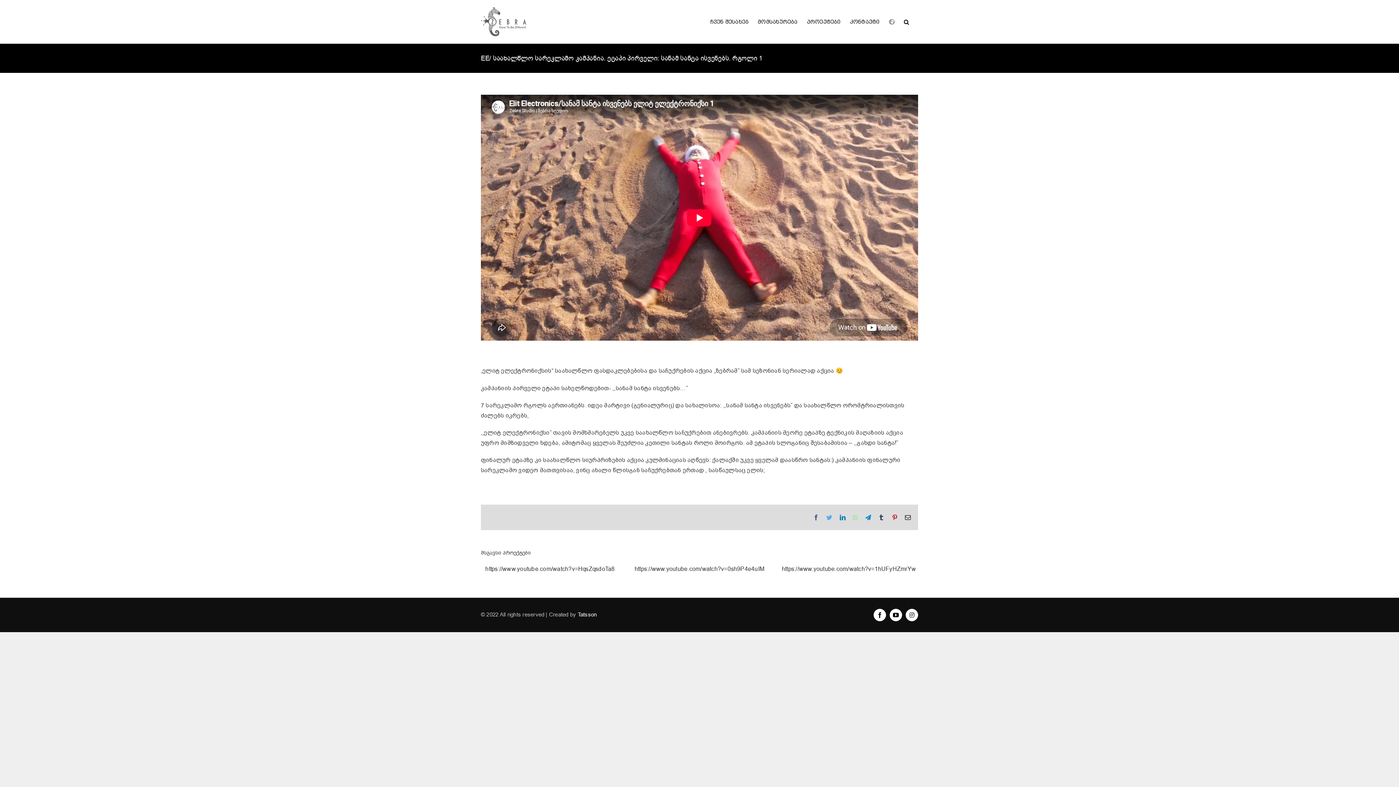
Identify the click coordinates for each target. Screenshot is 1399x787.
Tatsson (587, 614)
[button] (906, 22)
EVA (699, 569)
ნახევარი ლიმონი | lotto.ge (550, 569)
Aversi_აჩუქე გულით (848, 569)
